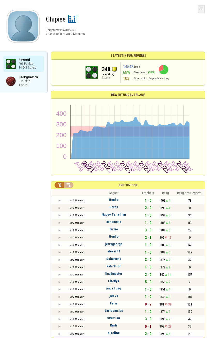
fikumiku (113, 318)
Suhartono (113, 259)
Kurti (113, 325)
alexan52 (113, 251)
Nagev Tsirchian (114, 214)
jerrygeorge (113, 244)
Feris (114, 303)
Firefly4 (113, 281)
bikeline (114, 333)
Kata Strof (114, 266)
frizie (114, 229)
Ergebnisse (128, 185)
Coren (113, 207)
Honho (113, 200)
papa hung (113, 288)
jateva (113, 296)
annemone (113, 222)
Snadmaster (113, 273)
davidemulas (113, 311)
